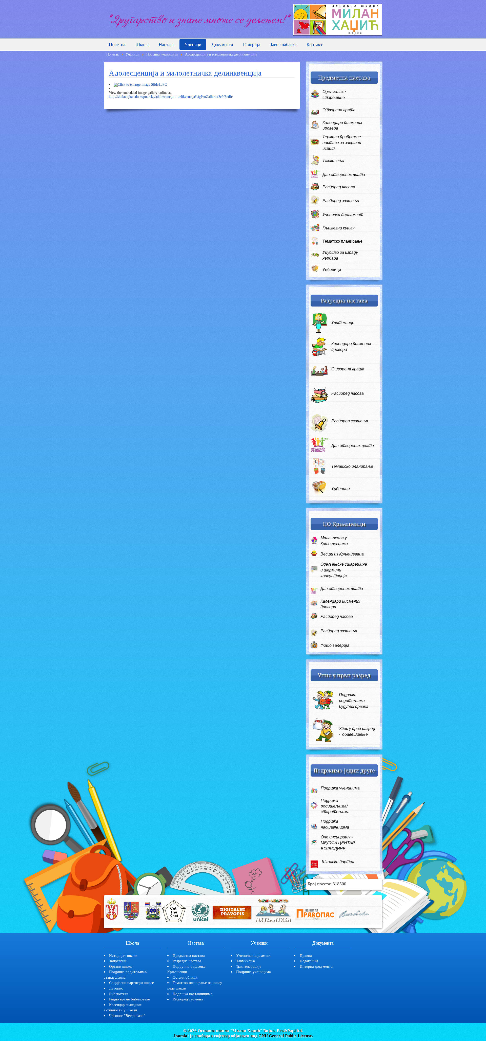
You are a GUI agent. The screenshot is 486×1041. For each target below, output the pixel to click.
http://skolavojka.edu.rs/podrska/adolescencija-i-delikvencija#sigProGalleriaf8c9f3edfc (171, 97)
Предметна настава (189, 955)
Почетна (117, 44)
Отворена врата (338, 110)
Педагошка (309, 961)
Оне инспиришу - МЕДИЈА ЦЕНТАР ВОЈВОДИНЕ (338, 843)
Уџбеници (331, 269)
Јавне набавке (283, 44)
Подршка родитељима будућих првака (353, 701)
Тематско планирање (342, 241)
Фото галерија (334, 645)
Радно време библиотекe (129, 999)
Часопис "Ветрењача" (127, 1015)
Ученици (193, 44)
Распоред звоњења (340, 201)
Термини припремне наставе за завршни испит (341, 143)
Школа (142, 44)
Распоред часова (338, 187)
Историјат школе (123, 955)
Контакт (314, 44)
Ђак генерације (248, 966)
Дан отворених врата (343, 174)
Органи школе (120, 966)
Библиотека (118, 994)
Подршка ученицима (253, 972)
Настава (166, 44)
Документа (222, 44)
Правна (306, 955)
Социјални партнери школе (131, 982)
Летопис (116, 988)
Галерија (251, 44)
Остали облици (185, 977)
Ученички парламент (342, 214)
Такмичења (333, 160)
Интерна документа (316, 966)
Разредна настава (187, 961)
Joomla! (181, 1035)
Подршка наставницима (192, 994)
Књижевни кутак (338, 228)
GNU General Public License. (285, 1035)
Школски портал (338, 862)
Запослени (117, 961)
